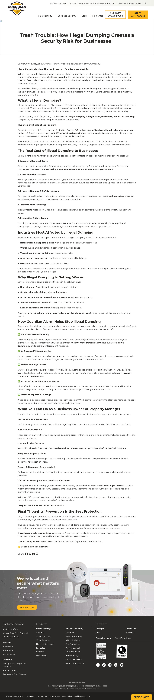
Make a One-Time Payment (82, 3)
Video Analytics (43, 640)
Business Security (67, 16)
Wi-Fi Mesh (41, 655)
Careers (100, 3)
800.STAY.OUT (27, 607)
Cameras (40, 632)
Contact (30, 696)
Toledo (83, 688)
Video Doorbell (43, 636)
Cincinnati (70, 688)
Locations (101, 623)
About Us (111, 3)
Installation (8, 646)
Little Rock (96, 688)
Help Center (97, 16)
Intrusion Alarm (73, 651)
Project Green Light (75, 663)
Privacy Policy (41, 696)
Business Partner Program (15, 674)
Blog (84, 16)
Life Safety (41, 648)
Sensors (40, 651)
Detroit (57, 688)
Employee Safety (74, 659)
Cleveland (63, 688)
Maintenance (9, 654)
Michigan (100, 628)
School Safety (72, 655)
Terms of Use (54, 696)
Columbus (78, 688)
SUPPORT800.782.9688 (115, 14)
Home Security (44, 16)
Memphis (89, 688)
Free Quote (141, 697)
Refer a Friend (135, 3)
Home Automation (45, 644)
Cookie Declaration (82, 696)
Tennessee (130, 628)
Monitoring (8, 650)
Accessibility (67, 696)
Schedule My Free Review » (35, 547)
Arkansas (130, 632)
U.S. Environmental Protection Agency (55, 130)
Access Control (73, 648)
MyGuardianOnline (58, 3)
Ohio (98, 632)
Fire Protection (73, 644)
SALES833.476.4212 (138, 14)
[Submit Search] (146, 3)
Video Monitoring (74, 636)
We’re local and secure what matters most (38, 583)
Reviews (122, 3)
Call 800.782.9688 (11, 637)
